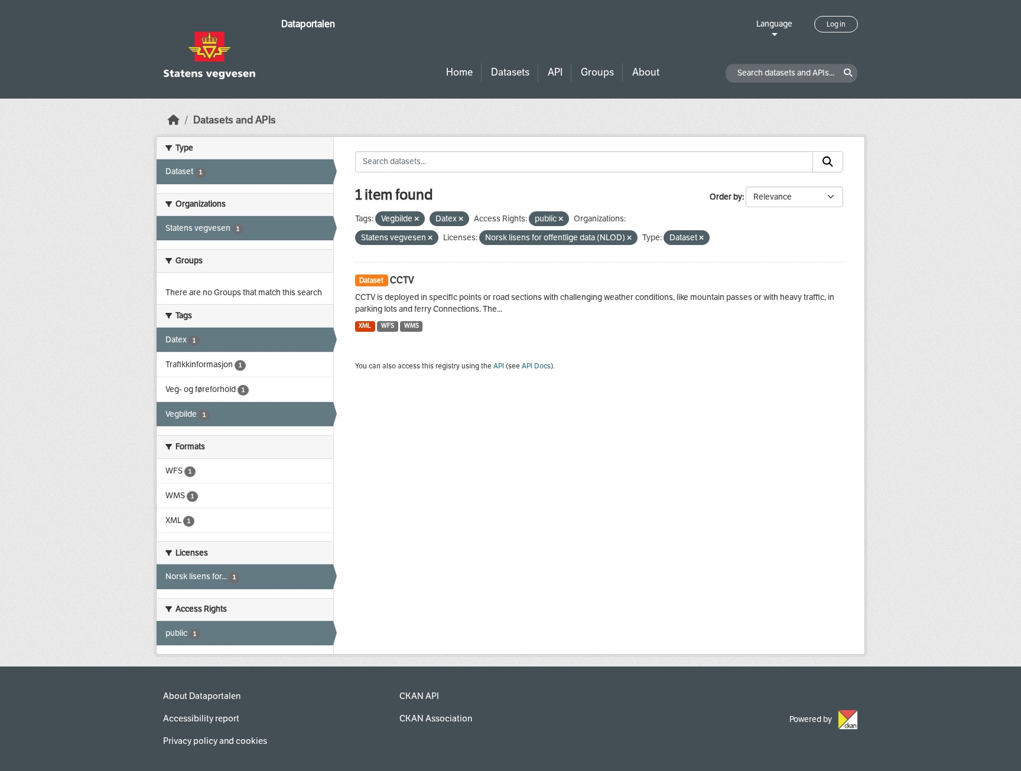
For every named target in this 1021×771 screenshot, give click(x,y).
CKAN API (419, 696)
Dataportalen (308, 24)
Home (459, 72)
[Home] (174, 120)
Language (774, 24)
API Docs (536, 366)
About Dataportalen (201, 696)
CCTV (402, 280)
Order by (726, 197)
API (555, 72)
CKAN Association (435, 718)
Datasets (510, 72)
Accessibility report (201, 718)
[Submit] (827, 161)
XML (365, 325)
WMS (411, 325)
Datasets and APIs (234, 120)
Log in (836, 24)
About (645, 72)
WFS (387, 325)
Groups (597, 72)
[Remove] (416, 219)
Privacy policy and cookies (215, 741)
